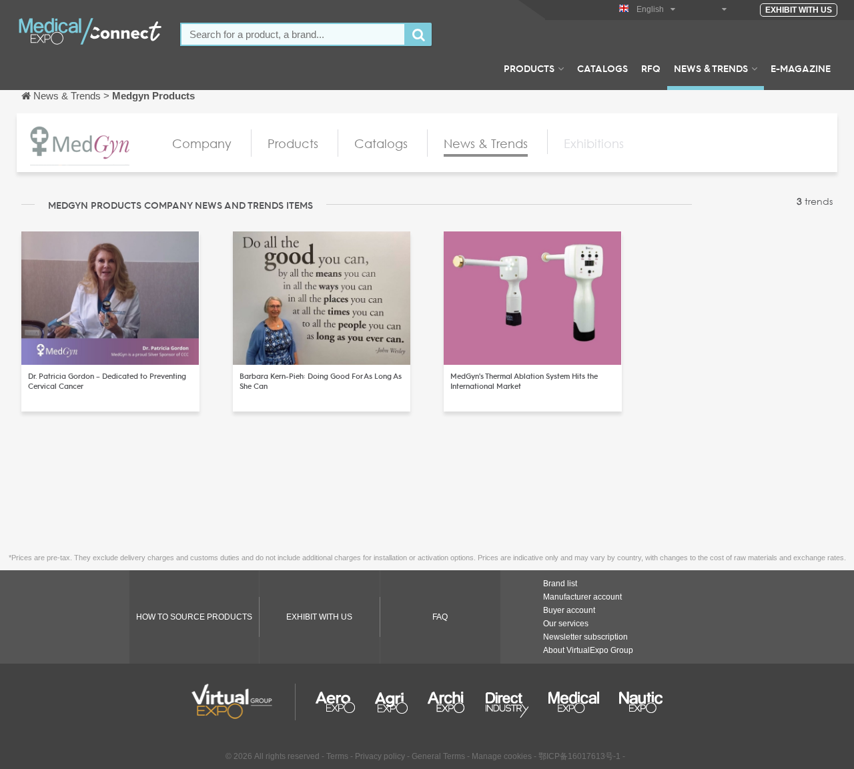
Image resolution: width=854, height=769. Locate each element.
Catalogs (602, 68)
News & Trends (711, 68)
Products (529, 68)
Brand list (560, 583)
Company (202, 143)
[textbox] (293, 34)
